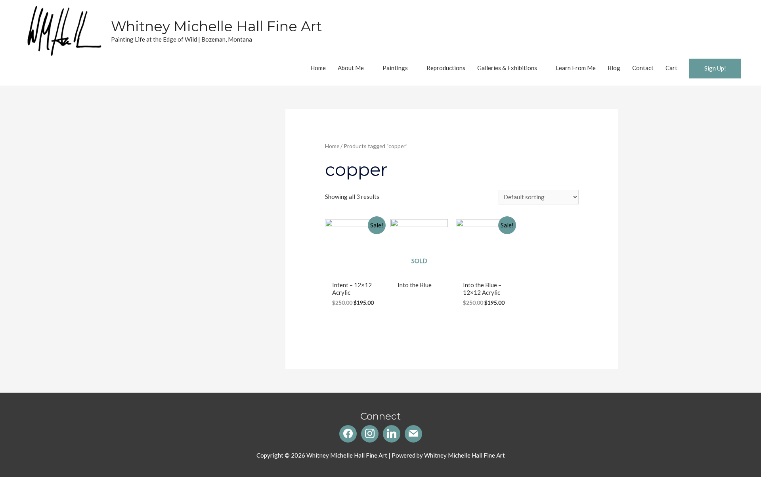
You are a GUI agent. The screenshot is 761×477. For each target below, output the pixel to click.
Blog (614, 67)
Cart (671, 67)
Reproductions (445, 67)
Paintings (395, 67)
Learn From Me (576, 67)
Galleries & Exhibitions (507, 67)
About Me (351, 67)
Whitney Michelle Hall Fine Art (216, 26)
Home (318, 67)
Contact (643, 67)
